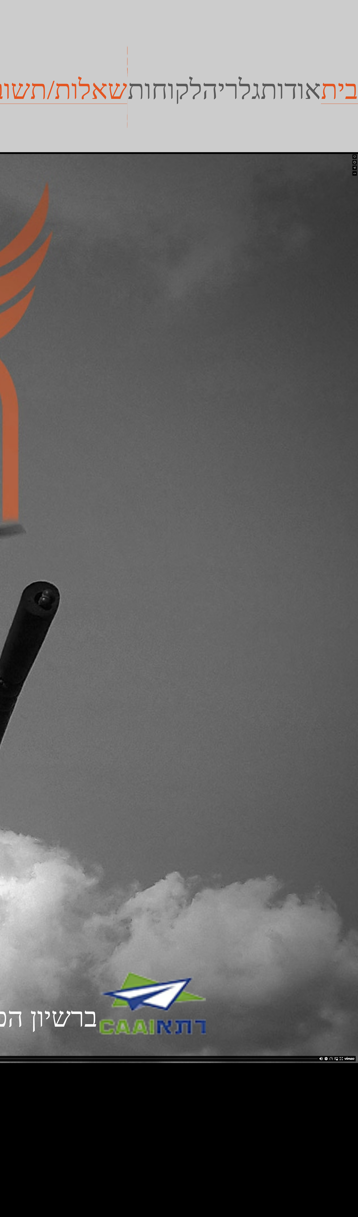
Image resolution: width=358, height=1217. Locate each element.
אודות (291, 90)
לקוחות (165, 90)
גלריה (231, 90)
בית (339, 89)
